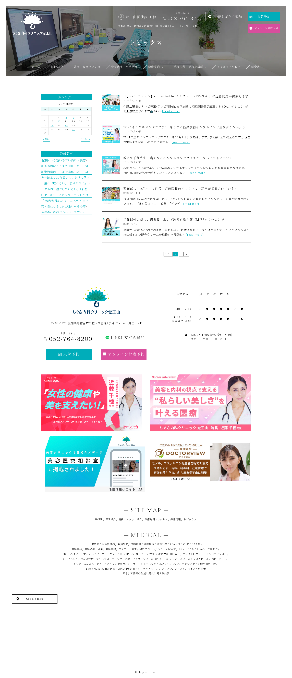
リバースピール (181, 558)
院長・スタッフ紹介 (130, 519)
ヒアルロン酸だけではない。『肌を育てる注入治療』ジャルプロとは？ (88, 189)
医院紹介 (110, 519)
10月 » (85, 139)
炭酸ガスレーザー (127, 563)
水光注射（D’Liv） (169, 554)
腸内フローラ (147, 549)
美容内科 (77, 549)
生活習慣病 (108, 544)
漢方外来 (162, 544)
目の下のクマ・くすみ (76, 554)
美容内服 (110, 549)
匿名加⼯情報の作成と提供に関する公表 (146, 573)
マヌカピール (201, 558)
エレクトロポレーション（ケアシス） (205, 554)
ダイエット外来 (128, 549)
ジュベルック (148, 563)
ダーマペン (68, 558)
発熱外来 (123, 544)
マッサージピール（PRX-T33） (151, 558)
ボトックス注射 (121, 558)
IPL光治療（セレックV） (140, 554)
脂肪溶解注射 (208, 563)
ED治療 (196, 544)
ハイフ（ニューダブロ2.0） (107, 554)
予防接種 (136, 544)
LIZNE (162, 563)
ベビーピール (219, 558)
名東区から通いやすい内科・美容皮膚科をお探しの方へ (78, 160)
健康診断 (149, 544)
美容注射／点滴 (94, 549)
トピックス (190, 519)
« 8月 (46, 139)
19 (66, 125)
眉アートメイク (106, 563)
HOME (99, 519)
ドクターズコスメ (84, 563)
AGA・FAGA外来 (179, 544)
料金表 (202, 568)
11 (59, 121)
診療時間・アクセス (156, 519)
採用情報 (176, 519)
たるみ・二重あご (207, 549)
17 (52, 125)
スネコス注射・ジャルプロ (93, 558)
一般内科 (94, 544)
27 (73, 129)
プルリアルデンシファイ (183, 563)
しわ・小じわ (186, 549)
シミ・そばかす (167, 549)
